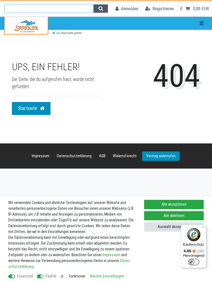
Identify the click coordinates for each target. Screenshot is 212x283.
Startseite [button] (28, 108)
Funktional (77, 276)
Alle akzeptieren (174, 204)
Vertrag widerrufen (161, 156)
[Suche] (100, 8)
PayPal (51, 276)
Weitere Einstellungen (107, 276)
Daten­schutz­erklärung (74, 156)
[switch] (193, 262)
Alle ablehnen (173, 215)
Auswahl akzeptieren (174, 226)
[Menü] (203, 228)
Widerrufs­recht (125, 156)
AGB (102, 156)
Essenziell (25, 276)
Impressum (40, 156)
